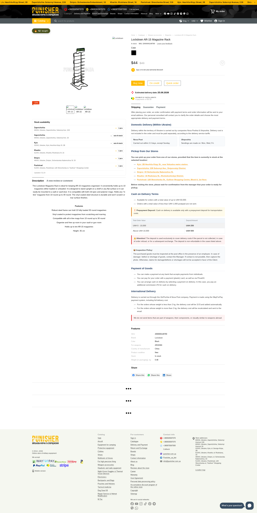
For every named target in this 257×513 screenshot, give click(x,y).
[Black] (133, 52)
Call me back (134, 9)
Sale (99, 438)
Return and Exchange (100, 14)
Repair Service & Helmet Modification (107, 495)
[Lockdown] (118, 38)
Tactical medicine (104, 487)
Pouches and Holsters (106, 484)
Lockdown (159, 338)
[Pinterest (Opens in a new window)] (178, 14)
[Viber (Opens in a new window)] (184, 14)
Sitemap (134, 494)
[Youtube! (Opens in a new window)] (168, 14)
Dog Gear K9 (103, 490)
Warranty (134, 475)
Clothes (101, 451)
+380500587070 (76, 9)
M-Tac (100, 499)
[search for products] (55, 21)
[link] (138, 375)
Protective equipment (106, 448)
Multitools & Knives (105, 458)
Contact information (131, 14)
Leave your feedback (164, 44)
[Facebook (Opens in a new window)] (165, 14)
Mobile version (40, 471)
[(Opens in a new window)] (64, 465)
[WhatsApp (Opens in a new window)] (187, 14)
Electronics (102, 477)
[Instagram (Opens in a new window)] (171, 14)
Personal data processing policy (143, 481)
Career (133, 471)
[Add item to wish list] (222, 62)
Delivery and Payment (82, 14)
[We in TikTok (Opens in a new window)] (175, 14)
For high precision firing (107, 461)
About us (144, 14)
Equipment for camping (107, 445)
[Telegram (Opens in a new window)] (181, 14)
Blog (151, 14)
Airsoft (100, 441)
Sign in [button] (138, 70)
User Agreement (137, 478)
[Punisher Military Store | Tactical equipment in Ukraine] (45, 440)
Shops (120, 14)
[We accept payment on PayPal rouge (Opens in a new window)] (39, 465)
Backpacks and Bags (106, 480)
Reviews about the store (140, 468)
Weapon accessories (106, 465)
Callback (166, 449)
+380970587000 (119, 9)
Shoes (100, 455)
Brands (113, 14)
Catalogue (68, 14)
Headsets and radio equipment (109, 468)
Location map (200, 470)
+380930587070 (97, 9)
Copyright (134, 490)
